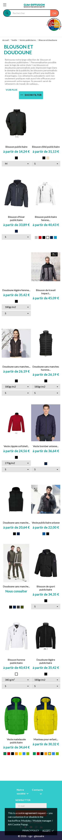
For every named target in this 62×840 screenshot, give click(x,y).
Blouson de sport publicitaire (46, 588)
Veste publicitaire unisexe (46, 522)
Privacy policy (30, 830)
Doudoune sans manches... (16, 366)
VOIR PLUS (11, 89)
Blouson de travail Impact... (45, 292)
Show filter (33, 94)
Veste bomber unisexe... (46, 446)
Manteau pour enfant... (46, 739)
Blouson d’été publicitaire (46, 146)
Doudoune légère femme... (16, 290)
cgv (30, 835)
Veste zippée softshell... (16, 446)
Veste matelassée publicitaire (16, 741)
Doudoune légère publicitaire (45, 661)
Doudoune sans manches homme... (45, 368)
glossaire (39, 835)
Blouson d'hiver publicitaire (16, 218)
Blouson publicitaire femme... (46, 218)
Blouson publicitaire (16, 146)
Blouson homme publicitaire (16, 661)
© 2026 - (23, 835)
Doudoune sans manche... (16, 522)
